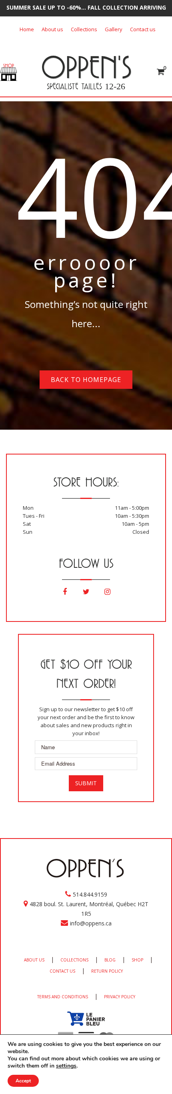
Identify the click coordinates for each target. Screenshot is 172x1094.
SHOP (137, 960)
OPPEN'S (86, 66)
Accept (23, 1081)
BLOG (110, 960)
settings (66, 1066)
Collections (84, 29)
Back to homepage (86, 379)
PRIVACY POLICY (119, 996)
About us (52, 29)
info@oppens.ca (91, 923)
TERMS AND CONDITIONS (62, 996)
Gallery (113, 29)
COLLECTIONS (74, 960)
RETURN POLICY (107, 971)
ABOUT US (34, 960)
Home (27, 29)
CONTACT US (62, 971)
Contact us (143, 29)
